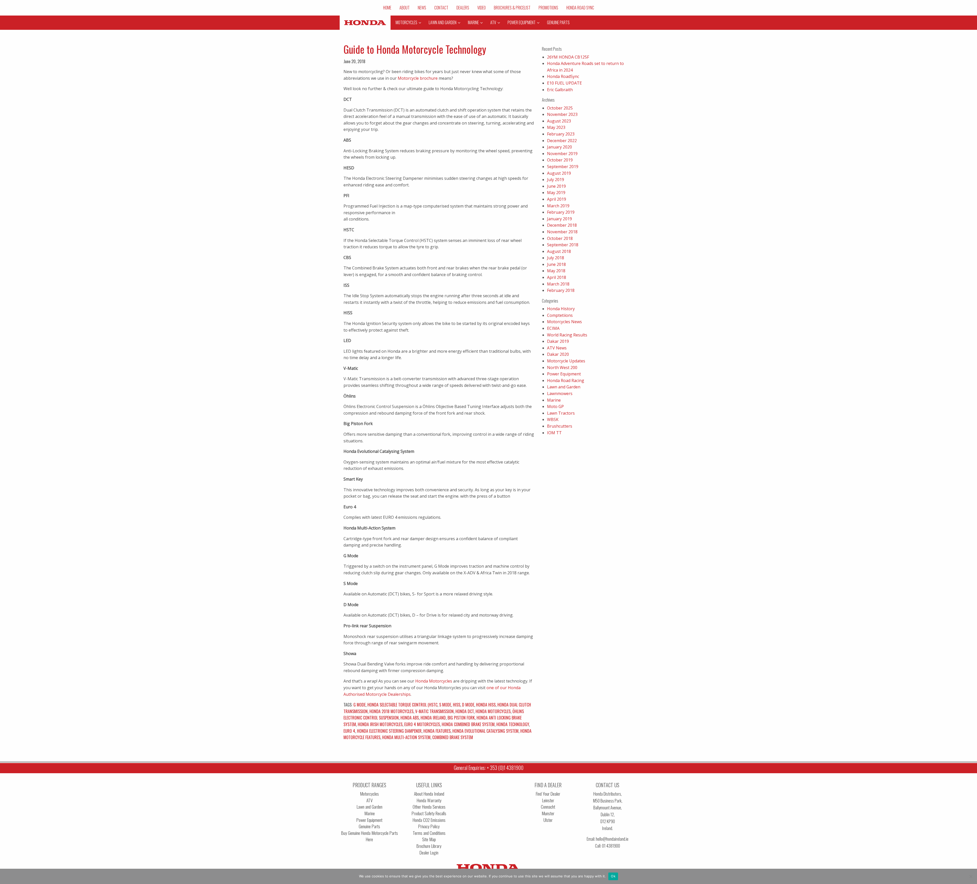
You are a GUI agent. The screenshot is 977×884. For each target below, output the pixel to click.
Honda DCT (464, 711)
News (422, 8)
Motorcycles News (564, 321)
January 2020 (559, 147)
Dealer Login (429, 852)
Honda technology (512, 724)
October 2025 (560, 108)
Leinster (548, 800)
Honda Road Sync (580, 8)
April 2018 (556, 277)
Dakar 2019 (558, 341)
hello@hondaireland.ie (612, 839)
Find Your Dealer (548, 794)
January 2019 (559, 219)
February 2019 (560, 212)
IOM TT (554, 433)
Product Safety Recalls (429, 813)
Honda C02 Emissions (429, 820)
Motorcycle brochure (418, 78)
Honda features (437, 731)
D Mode (468, 705)
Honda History (561, 308)
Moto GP (555, 406)
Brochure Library (428, 846)
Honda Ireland (433, 718)
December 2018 (562, 225)
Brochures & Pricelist (512, 8)
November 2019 (562, 153)
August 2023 (559, 121)
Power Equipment (564, 374)
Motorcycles (369, 794)
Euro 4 (349, 731)
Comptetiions (560, 315)
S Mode (445, 705)
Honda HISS (486, 705)
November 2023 (562, 114)
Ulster (548, 820)
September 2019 (562, 166)
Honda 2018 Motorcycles (391, 711)
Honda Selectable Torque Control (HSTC (402, 705)
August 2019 (559, 173)
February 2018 (560, 290)
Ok (613, 876)
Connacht (548, 807)
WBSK (552, 419)
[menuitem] (387, 7)
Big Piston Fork (461, 718)
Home (387, 8)
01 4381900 (611, 845)
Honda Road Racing (565, 380)
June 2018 (556, 264)
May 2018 (556, 271)
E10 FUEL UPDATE (564, 83)
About (404, 8)
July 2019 (555, 179)
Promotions (548, 8)
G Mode (359, 705)
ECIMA (553, 328)
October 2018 (560, 238)
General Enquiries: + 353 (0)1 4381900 (488, 767)
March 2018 (558, 284)
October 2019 (560, 160)
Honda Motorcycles (433, 681)
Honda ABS (409, 718)
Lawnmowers (559, 393)
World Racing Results (567, 335)
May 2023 (556, 127)
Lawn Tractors (561, 413)
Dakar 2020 (558, 354)
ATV (369, 800)
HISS (456, 705)
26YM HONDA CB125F (568, 57)
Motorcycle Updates (566, 361)
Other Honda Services (429, 807)
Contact (441, 8)
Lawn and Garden (563, 387)
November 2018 (562, 232)
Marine (554, 400)
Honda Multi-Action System (406, 737)
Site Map (429, 839)
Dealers (462, 8)
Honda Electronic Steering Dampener (389, 731)
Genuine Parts (369, 826)
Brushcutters (559, 426)
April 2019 (556, 199)
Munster (548, 813)
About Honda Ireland (429, 794)
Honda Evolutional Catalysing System (485, 731)
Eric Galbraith (560, 89)
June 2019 (556, 186)
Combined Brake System (452, 737)
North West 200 (562, 367)
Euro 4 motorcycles (422, 724)
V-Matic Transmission (434, 711)
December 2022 (562, 140)
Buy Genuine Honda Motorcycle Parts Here (369, 836)
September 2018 (562, 245)
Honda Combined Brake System (468, 724)
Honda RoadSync (563, 76)
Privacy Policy (429, 826)
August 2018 (559, 251)
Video (481, 8)
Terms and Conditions (429, 833)
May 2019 (556, 192)
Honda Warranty (429, 800)
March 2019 (558, 206)
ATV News (557, 348)
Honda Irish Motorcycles (380, 724)
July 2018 (555, 258)
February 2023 (560, 134)
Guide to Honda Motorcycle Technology (414, 49)
